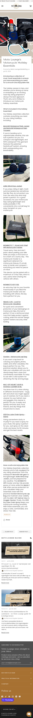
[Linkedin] (16, 696)
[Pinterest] (9, 696)
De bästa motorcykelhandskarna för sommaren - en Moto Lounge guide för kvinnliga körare (16, 614)
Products (7, 514)
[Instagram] (13, 696)
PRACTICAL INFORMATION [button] (10, 678)
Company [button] (5, 684)
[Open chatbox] (29, 714)
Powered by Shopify (8, 715)
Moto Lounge (8, 713)
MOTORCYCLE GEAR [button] (8, 673)
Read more (5, 583)
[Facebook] (2, 696)
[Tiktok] (6, 696)
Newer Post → (24, 532)
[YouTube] (20, 696)
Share (8, 520)
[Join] (29, 662)
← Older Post (8, 532)
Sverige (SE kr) (8, 709)
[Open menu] (4, 6)
